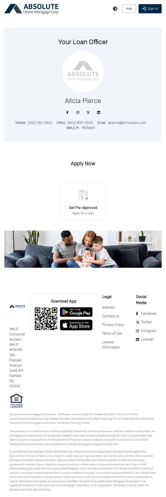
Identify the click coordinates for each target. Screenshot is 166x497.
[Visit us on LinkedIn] (98, 112)
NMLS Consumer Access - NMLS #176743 (17, 339)
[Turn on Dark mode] (115, 8)
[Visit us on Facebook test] (67, 112)
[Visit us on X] (88, 112)
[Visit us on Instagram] (77, 112)
